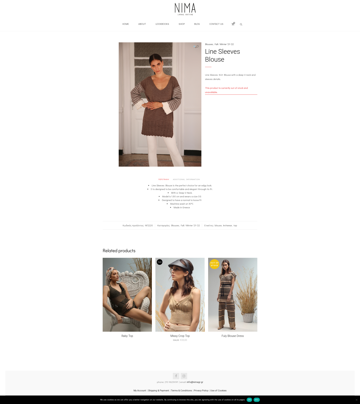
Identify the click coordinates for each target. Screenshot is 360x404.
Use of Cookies (218, 390)
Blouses (209, 44)
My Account (140, 390)
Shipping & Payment (158, 390)
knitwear (227, 225)
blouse (218, 225)
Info (256, 400)
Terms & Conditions (181, 390)
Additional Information (186, 179)
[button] (196, 47)
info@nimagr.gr (195, 382)
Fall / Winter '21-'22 (224, 44)
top (235, 225)
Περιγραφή (163, 179)
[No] (356, 399)
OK (249, 400)
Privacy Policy (201, 390)
